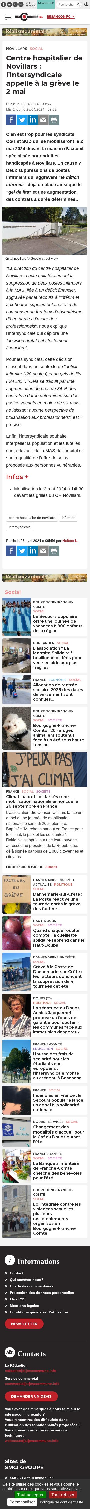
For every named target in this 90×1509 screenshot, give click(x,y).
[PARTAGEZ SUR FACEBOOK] (11, 120)
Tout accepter (30, 1494)
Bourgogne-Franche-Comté (53, 604)
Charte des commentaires (32, 1286)
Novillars (16, 48)
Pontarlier (43, 643)
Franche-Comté (47, 1044)
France (39, 680)
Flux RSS (18, 1299)
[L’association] (16, 649)
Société (55, 720)
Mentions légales (24, 1306)
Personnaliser (22, 1501)
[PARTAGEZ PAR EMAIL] (43, 120)
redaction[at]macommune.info (30, 1371)
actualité (42, 884)
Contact (17, 1273)
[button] (78, 4)
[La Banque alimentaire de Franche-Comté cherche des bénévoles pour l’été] (16, 1160)
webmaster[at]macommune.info (32, 1441)
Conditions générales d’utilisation (39, 1312)
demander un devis (31, 1396)
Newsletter (24, 1324)
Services (56, 1122)
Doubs (39, 1122)
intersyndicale (20, 527)
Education (43, 1049)
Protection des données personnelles (42, 1293)
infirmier (68, 518)
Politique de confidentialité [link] (61, 1502)
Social (36, 48)
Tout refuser (63, 1494)
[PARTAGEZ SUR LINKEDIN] (33, 120)
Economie (58, 680)
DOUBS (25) (42, 998)
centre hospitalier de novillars (32, 518)
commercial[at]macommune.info (32, 1384)
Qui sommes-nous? (27, 1280)
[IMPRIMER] (54, 120)
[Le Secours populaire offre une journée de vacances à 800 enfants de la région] (16, 609)
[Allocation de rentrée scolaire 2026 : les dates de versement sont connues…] (16, 686)
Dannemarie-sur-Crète (54, 880)
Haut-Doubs (44, 921)
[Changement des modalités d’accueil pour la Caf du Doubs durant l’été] (16, 1128)
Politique (63, 884)
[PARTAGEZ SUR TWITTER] (22, 120)
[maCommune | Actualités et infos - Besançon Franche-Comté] (29, 16)
